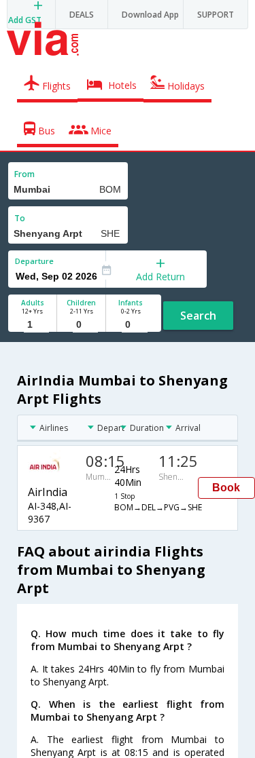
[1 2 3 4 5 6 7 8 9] (32, 324)
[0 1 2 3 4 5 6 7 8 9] (81, 324)
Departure (34, 261)
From (24, 174)
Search (198, 315)
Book (226, 487)
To (19, 218)
